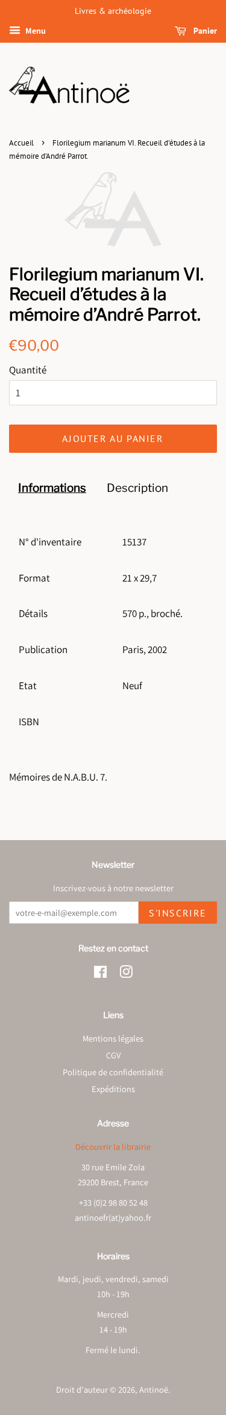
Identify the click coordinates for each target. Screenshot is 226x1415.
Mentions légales (113, 1038)
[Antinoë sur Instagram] (126, 974)
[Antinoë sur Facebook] (100, 974)
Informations (52, 488)
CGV (113, 1055)
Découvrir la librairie (113, 1146)
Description (137, 488)
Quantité (27, 369)
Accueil (21, 143)
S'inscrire (178, 913)
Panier (204, 30)
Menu (35, 30)
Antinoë (153, 1389)
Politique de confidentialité (113, 1072)
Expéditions (113, 1088)
